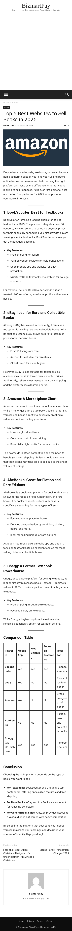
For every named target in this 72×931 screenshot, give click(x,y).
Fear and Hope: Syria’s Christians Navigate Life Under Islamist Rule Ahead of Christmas (19, 855)
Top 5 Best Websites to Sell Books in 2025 (34, 116)
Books (15, 102)
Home (6, 102)
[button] (5, 94)
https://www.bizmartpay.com (36, 898)
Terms (40, 921)
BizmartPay (8, 125)
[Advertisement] (36, 52)
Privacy (30, 921)
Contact (50, 921)
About (21, 921)
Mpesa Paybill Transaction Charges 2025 (54, 851)
